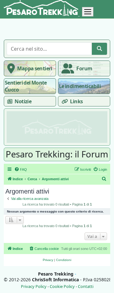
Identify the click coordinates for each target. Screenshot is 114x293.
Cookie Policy (62, 286)
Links (76, 101)
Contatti (85, 286)
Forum (84, 68)
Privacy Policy (34, 286)
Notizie (23, 101)
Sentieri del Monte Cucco (26, 86)
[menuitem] (20, 169)
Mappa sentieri (34, 68)
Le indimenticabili (80, 86)
